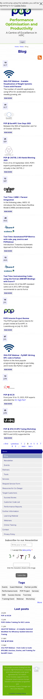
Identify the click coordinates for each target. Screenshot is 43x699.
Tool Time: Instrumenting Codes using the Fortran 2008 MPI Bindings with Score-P (19, 279)
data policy (26, 550)
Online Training (10, 525)
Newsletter (8, 461)
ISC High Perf (20, 400)
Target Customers (9, 493)
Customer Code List (12, 502)
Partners (5, 470)
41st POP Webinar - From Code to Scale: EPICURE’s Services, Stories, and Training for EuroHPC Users (18, 650)
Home (17, 47)
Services (5, 479)
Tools (6, 474)
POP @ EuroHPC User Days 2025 (17, 123)
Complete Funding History (17, 693)
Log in (22, 42)
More (39, 602)
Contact (5, 530)
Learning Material (11, 516)
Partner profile (31, 587)
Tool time (27, 595)
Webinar (20, 599)
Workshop (30, 599)
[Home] (21, 11)
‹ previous (14, 443)
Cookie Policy (20, 6)
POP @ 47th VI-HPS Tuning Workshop (20, 429)
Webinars (8, 521)
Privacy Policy (9, 534)
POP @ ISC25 (9, 395)
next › (24, 446)
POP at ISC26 (6, 615)
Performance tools (9, 591)
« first (6, 443)
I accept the (22, 550)
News (22, 47)
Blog (6, 456)
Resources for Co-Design (12, 488)
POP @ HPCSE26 (7, 641)
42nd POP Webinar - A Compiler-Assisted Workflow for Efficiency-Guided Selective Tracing (17, 631)
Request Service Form (11, 484)
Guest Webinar (16, 587)
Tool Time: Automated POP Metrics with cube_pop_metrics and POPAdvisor (19, 239)
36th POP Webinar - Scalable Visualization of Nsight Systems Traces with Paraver (18, 84)
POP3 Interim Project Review (16, 318)
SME (4, 595)
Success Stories (10, 498)
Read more (8, 98)
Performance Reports (13, 507)
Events (6, 465)
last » (30, 446)
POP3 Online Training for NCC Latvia (15, 622)
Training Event (8, 599)
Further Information (10, 511)
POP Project (25, 591)
